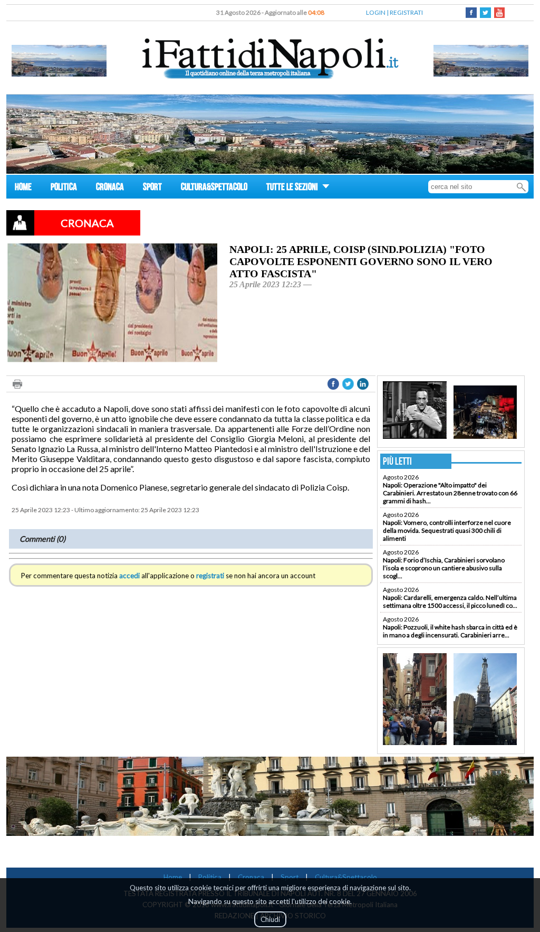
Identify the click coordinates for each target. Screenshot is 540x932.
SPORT (152, 188)
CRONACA (110, 188)
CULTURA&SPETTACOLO (214, 188)
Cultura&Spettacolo (346, 877)
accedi (129, 575)
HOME (23, 188)
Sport (289, 877)
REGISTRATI (406, 12)
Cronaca (251, 877)
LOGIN (375, 12)
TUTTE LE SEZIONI (293, 188)
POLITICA (64, 188)
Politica (209, 877)
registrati (210, 575)
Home (172, 877)
